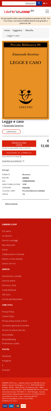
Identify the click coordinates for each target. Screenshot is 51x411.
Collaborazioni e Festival (13, 254)
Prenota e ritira (9, 285)
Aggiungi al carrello (19, 153)
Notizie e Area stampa (12, 258)
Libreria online (8, 280)
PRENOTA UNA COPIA (19, 143)
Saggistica (17, 30)
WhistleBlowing (9, 339)
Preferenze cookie (10, 343)
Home (7, 30)
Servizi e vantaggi (10, 240)
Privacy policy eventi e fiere (14, 320)
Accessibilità (7, 334)
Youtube (6, 370)
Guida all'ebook (9, 290)
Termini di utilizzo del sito (13, 330)
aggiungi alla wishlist (12, 161)
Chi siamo (6, 231)
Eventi (5, 249)
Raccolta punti (8, 245)
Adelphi (25, 178)
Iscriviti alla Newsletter (12, 299)
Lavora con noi (9, 263)
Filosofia (29, 30)
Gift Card (6, 294)
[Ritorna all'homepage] (19, 11)
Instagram (6, 360)
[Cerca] (39, 3)
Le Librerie (7, 235)
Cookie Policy (8, 316)
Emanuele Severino (14, 125)
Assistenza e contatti (11, 276)
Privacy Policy (8, 311)
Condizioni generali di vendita (15, 325)
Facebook (6, 356)
